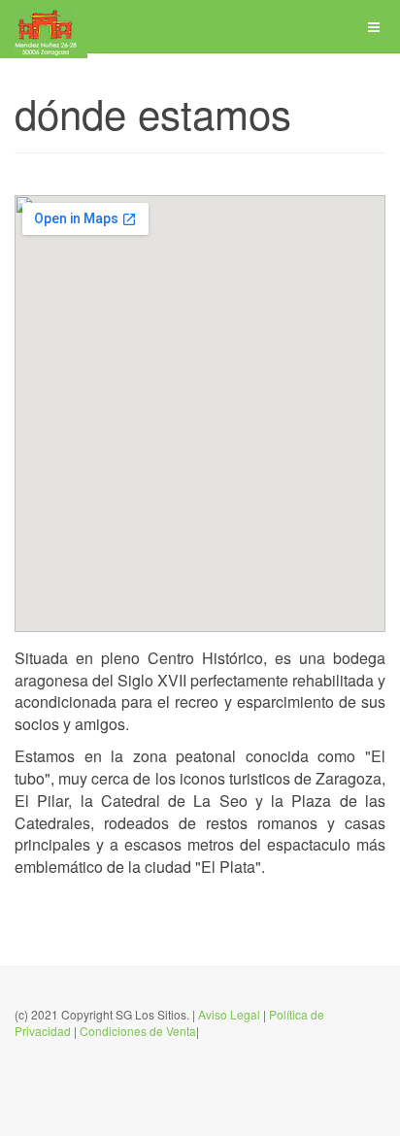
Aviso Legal (229, 1014)
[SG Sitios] (43, 26)
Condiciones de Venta (138, 1030)
